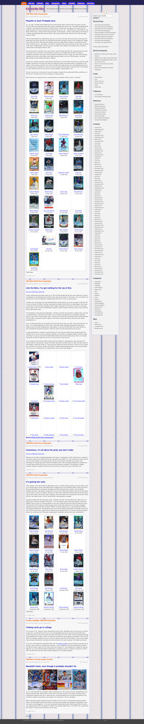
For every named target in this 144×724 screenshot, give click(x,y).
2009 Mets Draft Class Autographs (38, 443)
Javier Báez (34, 268)
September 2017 (99, 155)
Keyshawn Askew (50, 401)
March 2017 (98, 164)
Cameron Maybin (34, 191)
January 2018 (98, 149)
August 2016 (98, 174)
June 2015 (97, 192)
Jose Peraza (49, 153)
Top (105, 720)
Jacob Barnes (78, 115)
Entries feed (98, 324)
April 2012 (97, 264)
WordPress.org (99, 328)
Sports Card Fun (99, 83)
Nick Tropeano (64, 229)
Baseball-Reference (100, 106)
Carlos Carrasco (78, 248)
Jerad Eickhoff (64, 210)
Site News (97, 309)
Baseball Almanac (99, 104)
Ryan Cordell (63, 569)
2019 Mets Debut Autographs (102, 40)
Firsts (64, 3)
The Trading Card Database (102, 118)
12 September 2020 (47, 477)
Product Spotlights (99, 305)
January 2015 (98, 200)
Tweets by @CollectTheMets (100, 46)
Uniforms (40, 3)
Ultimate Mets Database (101, 120)
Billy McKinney (78, 191)
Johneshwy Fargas (63, 172)
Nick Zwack (35, 435)
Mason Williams (34, 210)
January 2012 (98, 270)
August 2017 (98, 157)
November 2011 (99, 274)
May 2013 (97, 239)
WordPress (61, 720)
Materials (97, 295)
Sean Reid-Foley (78, 134)
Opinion (97, 299)
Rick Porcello (49, 550)
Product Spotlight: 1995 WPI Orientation (41, 620)
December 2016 (99, 168)
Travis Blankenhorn (48, 210)
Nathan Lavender (50, 418)
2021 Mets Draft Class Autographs (38, 281)
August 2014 (98, 209)
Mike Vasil (79, 384)
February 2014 (99, 221)
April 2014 (97, 217)
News (96, 297)
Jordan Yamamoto (78, 153)
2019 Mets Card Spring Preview (103, 42)
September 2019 (99, 137)
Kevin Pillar (34, 96)
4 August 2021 (46, 16)
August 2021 (98, 127)
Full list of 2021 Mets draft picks (35, 292)
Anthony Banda (78, 229)
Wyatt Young (64, 418)
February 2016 (99, 182)
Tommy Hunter (34, 172)
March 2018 (98, 147)
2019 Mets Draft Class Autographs (104, 38)
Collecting (97, 285)
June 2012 (97, 260)
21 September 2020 (47, 446)
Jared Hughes (34, 588)
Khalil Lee (78, 172)
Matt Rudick (35, 418)
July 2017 (97, 158)
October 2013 (98, 229)
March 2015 (98, 196)
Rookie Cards (98, 307)
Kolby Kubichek (49, 435)
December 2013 (99, 225)
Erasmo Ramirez (63, 607)
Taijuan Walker (49, 134)
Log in (96, 322)
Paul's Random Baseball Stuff (102, 96)
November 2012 (99, 250)
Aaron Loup (34, 115)
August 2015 (98, 190)
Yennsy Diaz (63, 191)
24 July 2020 (45, 662)
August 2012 (98, 256)
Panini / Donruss (99, 81)
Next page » (29, 716)
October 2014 (98, 205)
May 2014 (97, 215)
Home (24, 3)
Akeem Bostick (63, 248)
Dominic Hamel (64, 367)
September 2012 (99, 254)
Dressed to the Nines (100, 112)
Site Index (90, 3)
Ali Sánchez (63, 588)
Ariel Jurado (78, 588)
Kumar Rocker (33, 367)
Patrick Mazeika (63, 153)
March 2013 (98, 243)
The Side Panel (99, 313)
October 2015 (98, 186)
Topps (96, 85)
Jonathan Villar (49, 115)
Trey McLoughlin (79, 418)
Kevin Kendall (64, 384)
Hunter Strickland (34, 550)
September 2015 (99, 188)
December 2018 (99, 141)
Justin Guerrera (79, 435)
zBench (48, 720)
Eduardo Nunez (78, 531)
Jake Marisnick (49, 531)
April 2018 (97, 145)
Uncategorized (99, 315)
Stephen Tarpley (34, 153)
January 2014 (98, 223)
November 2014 (99, 203)
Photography (98, 301)
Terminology (98, 311)
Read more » (31, 276)
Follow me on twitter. (107, 12)
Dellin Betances (63, 531)
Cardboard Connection (101, 110)
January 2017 (98, 166)
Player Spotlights (99, 303)
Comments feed (99, 326)
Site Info (31, 3)
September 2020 (99, 129)
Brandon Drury (49, 191)
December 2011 (99, 272)
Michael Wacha (63, 550)
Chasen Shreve (78, 550)
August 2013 (98, 233)
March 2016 (98, 180)
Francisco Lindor (49, 96)
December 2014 (99, 201)
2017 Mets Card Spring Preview (108, 58)
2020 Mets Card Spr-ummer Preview (39, 659)
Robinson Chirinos (49, 607)
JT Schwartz (79, 367)
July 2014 (97, 211)
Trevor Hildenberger (63, 134)
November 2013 (99, 227)
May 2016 (97, 178)
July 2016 (97, 176)
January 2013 (98, 246)
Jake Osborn (64, 435)
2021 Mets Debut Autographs (37, 14)
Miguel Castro (34, 607)
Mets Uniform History (100, 114)
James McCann (63, 96)
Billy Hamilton (49, 588)
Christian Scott (34, 384)
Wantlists (72, 3)
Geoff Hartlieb (34, 248)
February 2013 (99, 244)
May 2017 (97, 162)
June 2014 (97, 213)
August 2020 (98, 131)
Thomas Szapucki (34, 229)
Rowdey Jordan (64, 401)
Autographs (55, 3)
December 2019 (99, 135)
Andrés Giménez (34, 531)
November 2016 (99, 170)
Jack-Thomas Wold (79, 401)
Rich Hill (49, 248)
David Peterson (33, 569)
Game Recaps (98, 287)
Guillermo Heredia (78, 607)
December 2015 (99, 184)
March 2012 (98, 266)
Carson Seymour (49, 384)
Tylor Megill (78, 210)
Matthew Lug (37, 16)
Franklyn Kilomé (78, 569)
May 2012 (97, 262)
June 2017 (97, 160)
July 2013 (97, 235)
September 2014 (99, 207)
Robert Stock (49, 229)
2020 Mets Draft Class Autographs (104, 36)
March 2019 (98, 139)
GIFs (96, 291)
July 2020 (97, 133)
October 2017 (98, 153)
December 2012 (99, 248)
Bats (47, 3)
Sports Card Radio (100, 116)
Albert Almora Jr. (63, 115)
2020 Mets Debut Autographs (37, 475)
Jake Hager (48, 172)
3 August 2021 (46, 284)
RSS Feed (104, 12)
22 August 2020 (46, 623)
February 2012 (99, 268)
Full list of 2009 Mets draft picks (35, 454)
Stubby (96, 58)
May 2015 (97, 194)
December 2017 (99, 151)
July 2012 (97, 258)
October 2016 (98, 172)
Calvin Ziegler (49, 367)
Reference (81, 3)
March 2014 (98, 219)
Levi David (35, 401)
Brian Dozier (48, 569)
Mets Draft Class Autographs (42, 437)
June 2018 (97, 143)
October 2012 (98, 252)
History (96, 293)
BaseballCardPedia (100, 108)
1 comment (85, 662)
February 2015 (99, 198)
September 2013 (99, 231)
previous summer (63, 643)
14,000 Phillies (99, 94)
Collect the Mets (35, 9)
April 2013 (97, 241)
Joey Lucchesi (34, 134)
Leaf (96, 79)
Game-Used (98, 289)
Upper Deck (98, 87)
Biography (97, 283)
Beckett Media (98, 77)
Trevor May (78, 96)
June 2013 (97, 237)
